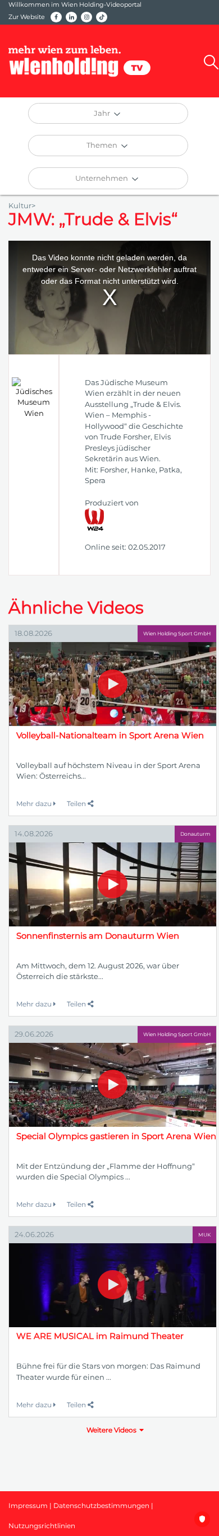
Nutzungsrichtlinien (41, 1525)
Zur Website (26, 17)
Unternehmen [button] (102, 178)
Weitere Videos (111, 1430)
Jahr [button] (103, 113)
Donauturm (195, 834)
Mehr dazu (34, 803)
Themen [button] (102, 145)
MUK (204, 1234)
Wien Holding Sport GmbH (177, 633)
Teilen (77, 803)
